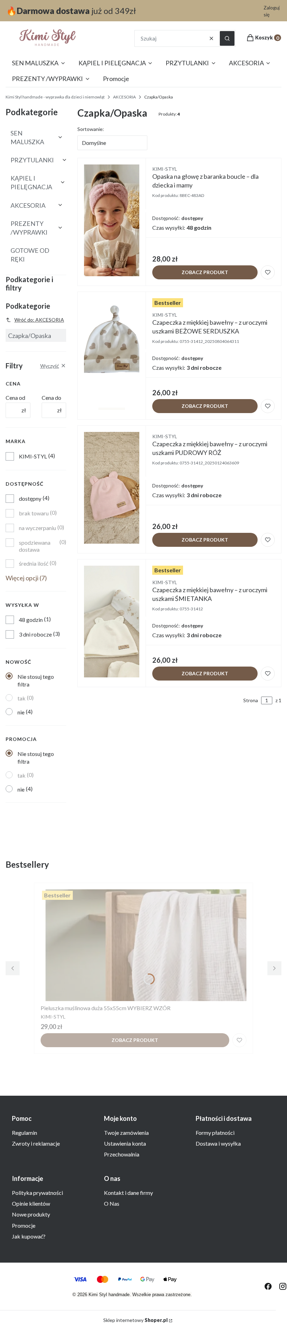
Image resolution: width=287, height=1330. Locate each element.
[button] (227, 38)
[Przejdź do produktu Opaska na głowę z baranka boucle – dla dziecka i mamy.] (111, 220)
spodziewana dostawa (34, 546)
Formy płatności (215, 1132)
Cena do (51, 397)
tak (22, 698)
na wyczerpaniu (37, 527)
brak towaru (34, 513)
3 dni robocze (35, 634)
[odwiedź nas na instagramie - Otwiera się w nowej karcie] (283, 1286)
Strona (250, 700)
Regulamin (24, 1132)
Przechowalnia (121, 1154)
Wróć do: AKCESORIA (39, 320)
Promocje (23, 1225)
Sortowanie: (90, 129)
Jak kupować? (29, 1236)
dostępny (30, 498)
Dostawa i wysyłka (218, 1143)
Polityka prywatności (37, 1192)
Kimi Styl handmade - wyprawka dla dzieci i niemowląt (55, 97)
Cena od (15, 397)
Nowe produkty (31, 1214)
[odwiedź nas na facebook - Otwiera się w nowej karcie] (268, 1286)
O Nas (111, 1203)
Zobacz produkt (205, 272)
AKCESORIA (124, 97)
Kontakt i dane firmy (128, 1192)
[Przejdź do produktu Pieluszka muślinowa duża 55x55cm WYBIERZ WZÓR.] (143, 945)
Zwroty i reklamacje (36, 1143)
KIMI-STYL (33, 456)
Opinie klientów (31, 1203)
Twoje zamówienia (126, 1132)
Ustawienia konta (125, 1143)
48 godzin (31, 619)
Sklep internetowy (135, 1320)
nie (21, 712)
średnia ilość (33, 563)
